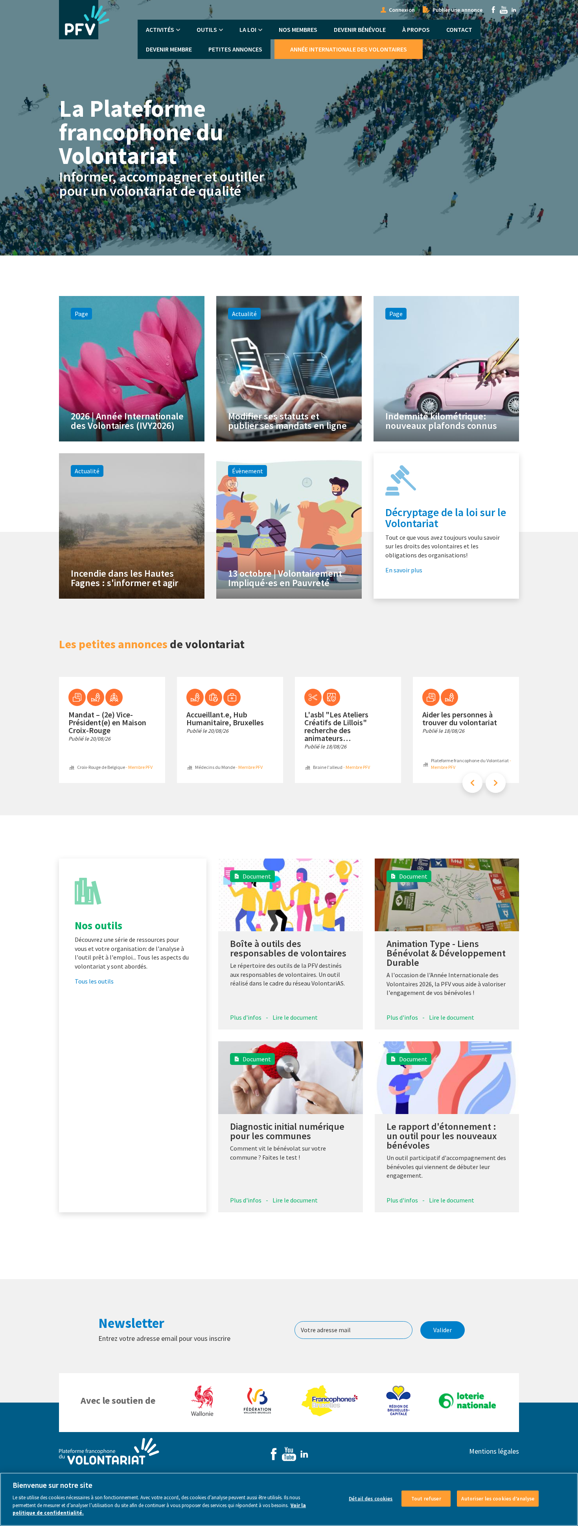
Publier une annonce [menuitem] (457, 9)
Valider (442, 1330)
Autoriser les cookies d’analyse (497, 1498)
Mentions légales (494, 1451)
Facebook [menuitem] (493, 10)
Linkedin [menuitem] (514, 10)
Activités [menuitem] (160, 29)
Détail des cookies (370, 1498)
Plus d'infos (245, 1017)
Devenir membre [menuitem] (169, 49)
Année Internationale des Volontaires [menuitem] (348, 49)
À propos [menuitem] (416, 29)
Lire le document (295, 1017)
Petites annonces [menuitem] (235, 49)
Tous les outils (94, 981)
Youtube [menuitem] (504, 10)
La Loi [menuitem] (247, 29)
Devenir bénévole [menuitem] (360, 29)
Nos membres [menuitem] (298, 29)
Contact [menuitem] (459, 29)
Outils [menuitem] (207, 29)
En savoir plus (403, 570)
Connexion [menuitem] (402, 9)
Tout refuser (426, 1498)
